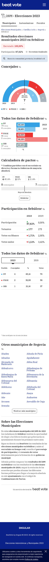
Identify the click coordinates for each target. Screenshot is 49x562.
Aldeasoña (32, 380)
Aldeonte (5, 393)
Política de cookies (31, 559)
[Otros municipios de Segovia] (2, 348)
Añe (3, 397)
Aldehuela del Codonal (34, 388)
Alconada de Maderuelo (7, 363)
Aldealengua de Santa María (9, 375)
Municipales (9, 23)
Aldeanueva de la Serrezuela (35, 375)
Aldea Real (32, 362)
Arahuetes (32, 397)
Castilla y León (29, 30)
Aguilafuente (33, 358)
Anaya (30, 393)
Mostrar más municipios (24, 411)
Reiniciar (25, 198)
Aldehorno (6, 387)
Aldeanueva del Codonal (9, 381)
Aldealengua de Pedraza (34, 369)
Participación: (12, 52)
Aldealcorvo (7, 368)
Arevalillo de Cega (36, 401)
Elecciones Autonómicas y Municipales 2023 (24, 543)
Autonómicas (26, 23)
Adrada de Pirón (35, 353)
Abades (5, 353)
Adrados (5, 358)
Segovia (41, 30)
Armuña (5, 405)
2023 (12, 260)
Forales (41, 23)
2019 (36, 260)
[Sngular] (24, 528)
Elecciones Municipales (11, 30)
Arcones (5, 401)
